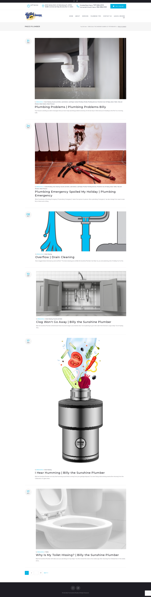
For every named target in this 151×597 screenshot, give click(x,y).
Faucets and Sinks (56, 102)
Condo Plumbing (48, 186)
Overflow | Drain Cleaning (54, 257)
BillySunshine (39, 102)
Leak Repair (71, 102)
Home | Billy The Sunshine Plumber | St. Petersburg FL (102, 26)
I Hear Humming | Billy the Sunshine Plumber (70, 472)
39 (40, 573)
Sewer (112, 102)
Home (71, 16)
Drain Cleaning (47, 102)
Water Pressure (51, 104)
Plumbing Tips (96, 16)
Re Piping (108, 102)
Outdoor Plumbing (79, 102)
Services (85, 16)
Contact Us (107, 16)
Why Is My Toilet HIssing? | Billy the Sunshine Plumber (77, 555)
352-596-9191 (101, 7)
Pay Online (119, 6)
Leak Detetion (64, 102)
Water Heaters (42, 104)
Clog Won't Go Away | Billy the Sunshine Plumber (73, 322)
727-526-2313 (98, 5)
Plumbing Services (92, 102)
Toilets (115, 102)
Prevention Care (101, 102)
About (77, 16)
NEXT (45, 573)
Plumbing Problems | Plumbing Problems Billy (70, 107)
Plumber (86, 102)
